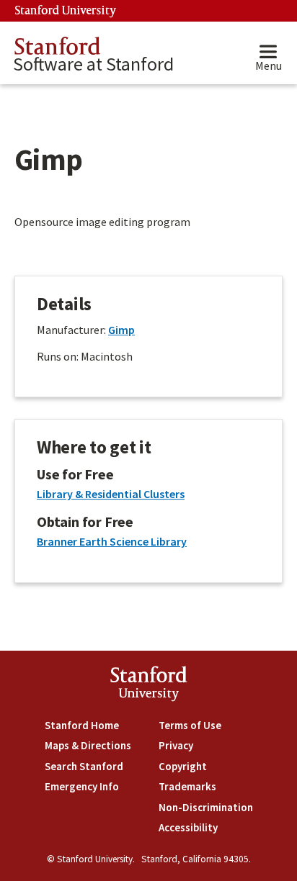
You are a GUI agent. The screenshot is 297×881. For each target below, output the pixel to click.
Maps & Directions (88, 745)
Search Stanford (84, 766)
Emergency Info (82, 786)
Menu (268, 65)
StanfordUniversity (148, 686)
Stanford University (65, 11)
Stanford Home (82, 725)
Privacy (176, 745)
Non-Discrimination (206, 807)
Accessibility (188, 827)
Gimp (121, 329)
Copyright (183, 766)
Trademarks (187, 786)
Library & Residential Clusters (111, 494)
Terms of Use (190, 725)
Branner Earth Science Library (112, 541)
